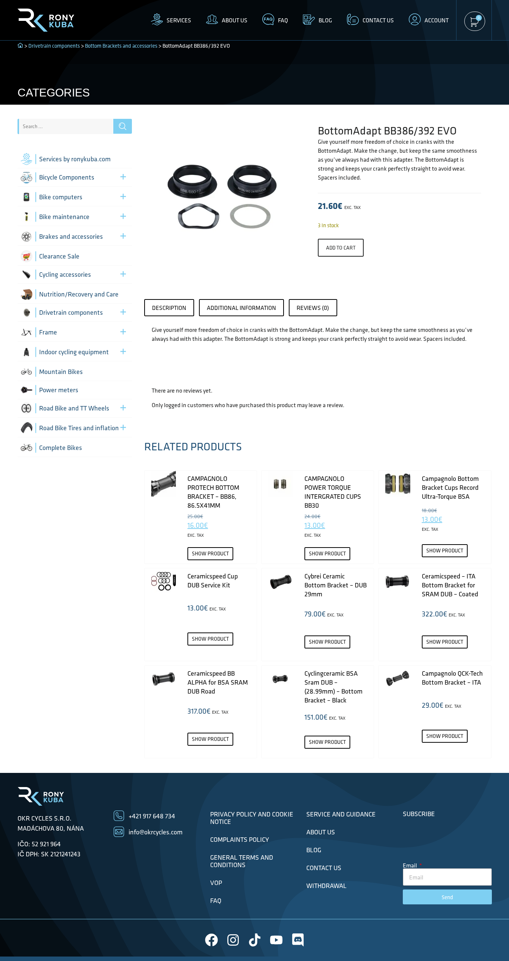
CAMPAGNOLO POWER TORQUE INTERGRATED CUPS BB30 (332, 492)
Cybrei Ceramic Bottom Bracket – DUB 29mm (335, 585)
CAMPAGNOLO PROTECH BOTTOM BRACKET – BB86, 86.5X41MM (213, 492)
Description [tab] (169, 307)
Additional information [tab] (241, 307)
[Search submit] (122, 126)
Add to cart (340, 247)
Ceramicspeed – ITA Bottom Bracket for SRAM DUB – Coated (450, 585)
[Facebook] (211, 939)
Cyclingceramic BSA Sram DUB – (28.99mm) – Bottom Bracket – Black (333, 686)
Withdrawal (326, 885)
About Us (320, 832)
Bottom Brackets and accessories (121, 45)
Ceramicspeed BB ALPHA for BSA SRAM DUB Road (217, 682)
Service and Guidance (341, 814)
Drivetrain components (54, 45)
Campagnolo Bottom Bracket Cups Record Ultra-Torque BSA (450, 487)
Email (410, 865)
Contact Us (323, 868)
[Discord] (297, 939)
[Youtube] (276, 939)
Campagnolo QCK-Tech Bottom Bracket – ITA (452, 677)
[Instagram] (233, 939)
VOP (216, 883)
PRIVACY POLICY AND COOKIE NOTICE (251, 818)
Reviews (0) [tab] (313, 307)
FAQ (215, 900)
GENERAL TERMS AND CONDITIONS (241, 861)
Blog (313, 850)
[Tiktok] (254, 939)
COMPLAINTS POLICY (239, 839)
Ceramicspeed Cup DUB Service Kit (212, 580)
